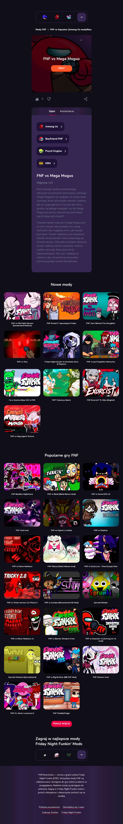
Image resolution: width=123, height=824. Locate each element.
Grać (61, 68)
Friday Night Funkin (71, 812)
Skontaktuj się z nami (73, 807)
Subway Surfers (50, 812)
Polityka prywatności (49, 807)
